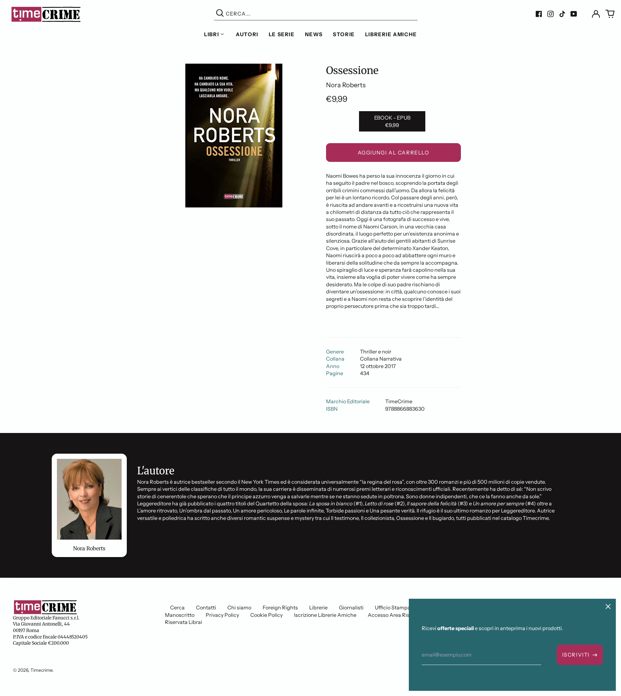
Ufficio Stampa (392, 607)
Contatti (206, 607)
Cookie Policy (266, 615)
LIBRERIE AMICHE (391, 34)
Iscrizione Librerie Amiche (325, 615)
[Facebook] (539, 14)
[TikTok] (562, 14)
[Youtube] (574, 14)
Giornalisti (351, 607)
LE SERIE (282, 34)
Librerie (318, 607)
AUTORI (247, 34)
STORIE (344, 34)
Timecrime (41, 670)
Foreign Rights (280, 607)
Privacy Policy (222, 615)
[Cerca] (220, 13)
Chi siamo (239, 607)
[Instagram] (550, 14)
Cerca (177, 607)
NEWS (313, 34)
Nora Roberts (345, 85)
